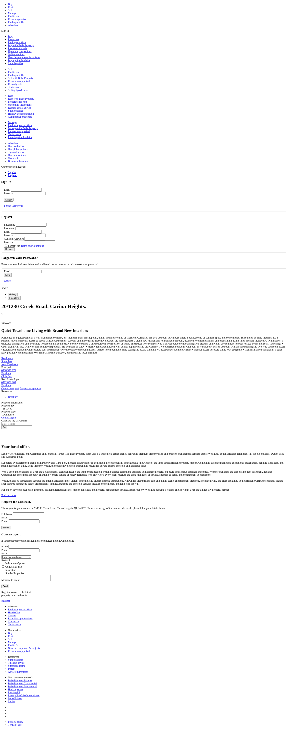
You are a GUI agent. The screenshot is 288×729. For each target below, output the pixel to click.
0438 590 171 (8, 370)
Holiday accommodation (21, 113)
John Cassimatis (9, 364)
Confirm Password (14, 238)
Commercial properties (20, 116)
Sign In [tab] (12, 172)
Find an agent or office (20, 125)
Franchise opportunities (20, 618)
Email (7, 189)
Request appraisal (17, 19)
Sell (10, 10)
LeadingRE (14, 692)
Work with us (15, 158)
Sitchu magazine (16, 665)
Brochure (13, 396)
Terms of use (15, 724)
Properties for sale (17, 48)
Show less (6, 361)
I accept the (26, 245)
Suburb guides (15, 63)
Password (9, 193)
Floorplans (14, 298)
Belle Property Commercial (22, 683)
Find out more (8, 495)
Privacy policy (15, 721)
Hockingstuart (15, 689)
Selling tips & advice (19, 90)
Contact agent (8, 417)
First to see (13, 16)
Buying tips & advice (19, 60)
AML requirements (18, 671)
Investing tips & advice (20, 137)
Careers (12, 615)
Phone (4, 521)
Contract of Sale (13, 566)
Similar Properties (14, 573)
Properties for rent (17, 101)
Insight (11, 668)
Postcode (9, 242)
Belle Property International (22, 686)
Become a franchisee (19, 161)
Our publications (17, 155)
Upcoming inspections (20, 51)
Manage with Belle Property (23, 128)
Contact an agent (10, 388)
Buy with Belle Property (21, 45)
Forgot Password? (13, 205)
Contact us (13, 621)
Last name (9, 228)
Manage (12, 13)
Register (5, 600)
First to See (14, 645)
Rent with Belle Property (21, 98)
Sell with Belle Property (20, 78)
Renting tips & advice (19, 107)
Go (4, 427)
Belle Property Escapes (20, 680)
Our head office (16, 146)
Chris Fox (6, 376)
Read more (7, 358)
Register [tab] (12, 175)
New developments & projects (24, 57)
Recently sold (15, 84)
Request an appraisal (19, 81)
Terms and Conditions (32, 245)
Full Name (6, 514)
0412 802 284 (8, 382)
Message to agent (10, 580)
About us (13, 25)
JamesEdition (15, 698)
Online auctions (16, 54)
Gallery (12, 294)
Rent (10, 7)
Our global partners (18, 149)
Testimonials (14, 87)
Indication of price (14, 563)
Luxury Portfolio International (24, 695)
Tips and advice (16, 152)
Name (4, 546)
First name (9, 224)
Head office (14, 612)
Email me (6, 373)
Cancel (7, 280)
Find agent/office (17, 22)
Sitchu (11, 701)
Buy (10, 4)
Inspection (10, 570)
